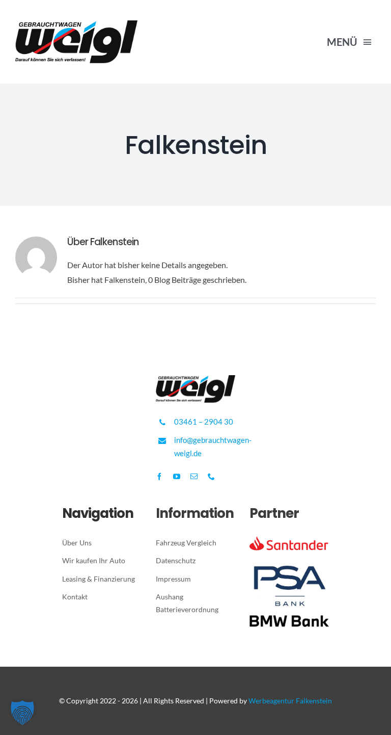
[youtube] (176, 476)
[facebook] (159, 476)
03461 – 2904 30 (203, 421)
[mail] (194, 476)
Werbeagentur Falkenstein (290, 700)
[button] (22, 712)
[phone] (211, 476)
